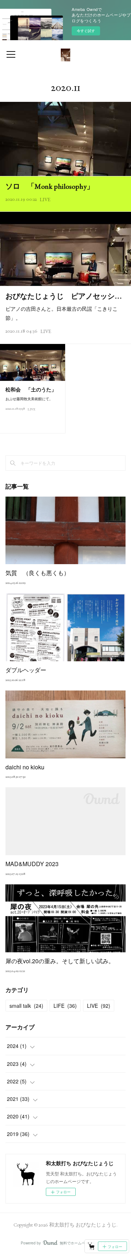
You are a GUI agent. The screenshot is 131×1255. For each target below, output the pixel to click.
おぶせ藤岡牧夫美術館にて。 (29, 398)
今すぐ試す (86, 30)
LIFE (65, 1005)
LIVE (45, 199)
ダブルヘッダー (25, 670)
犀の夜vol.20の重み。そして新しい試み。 (59, 961)
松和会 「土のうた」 (30, 389)
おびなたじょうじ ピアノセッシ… (63, 296)
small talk (26, 1005)
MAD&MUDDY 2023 (32, 864)
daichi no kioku (24, 767)
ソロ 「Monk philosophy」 (49, 186)
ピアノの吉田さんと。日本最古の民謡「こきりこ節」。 (61, 313)
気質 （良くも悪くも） (37, 573)
